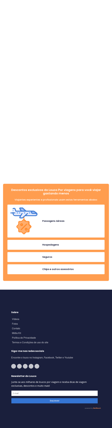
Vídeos (15, 319)
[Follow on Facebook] (25, 366)
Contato (16, 328)
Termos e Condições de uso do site (30, 342)
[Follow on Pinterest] (37, 366)
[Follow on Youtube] (13, 366)
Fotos (15, 324)
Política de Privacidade (24, 338)
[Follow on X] (31, 366)
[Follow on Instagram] (19, 366)
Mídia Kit (16, 333)
